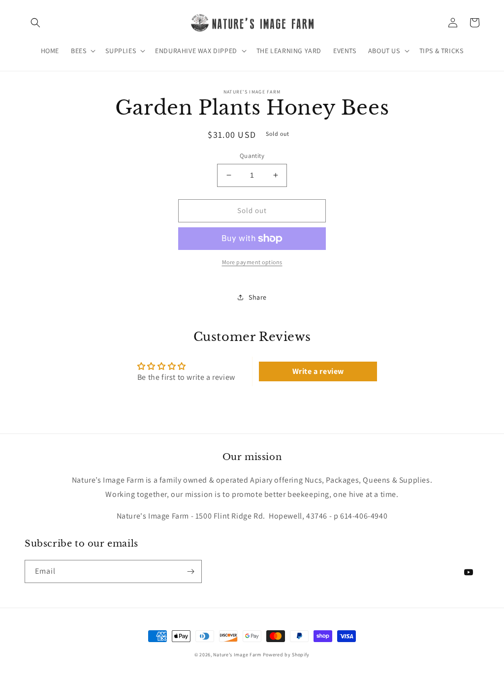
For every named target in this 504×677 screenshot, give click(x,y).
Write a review (318, 371)
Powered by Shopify (286, 654)
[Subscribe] (190, 571)
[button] (35, 22)
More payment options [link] (252, 262)
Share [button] (258, 297)
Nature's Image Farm (237, 654)
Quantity (252, 156)
